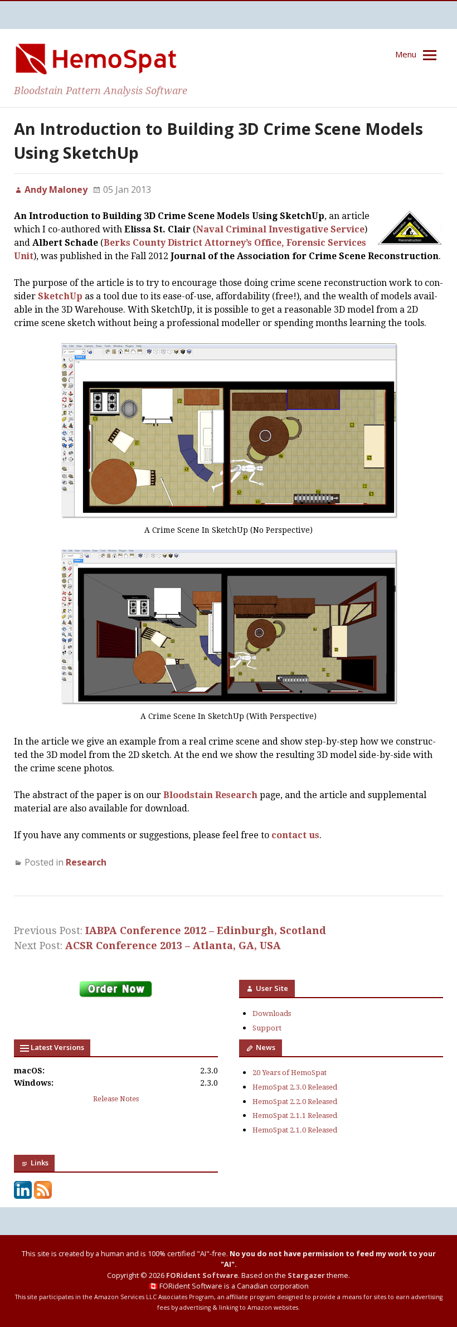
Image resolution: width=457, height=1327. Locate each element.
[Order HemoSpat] (116, 997)
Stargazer (306, 1275)
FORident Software (202, 1275)
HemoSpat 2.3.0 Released (294, 1087)
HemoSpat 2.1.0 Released (294, 1130)
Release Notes (116, 1099)
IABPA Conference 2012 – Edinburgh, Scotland (205, 930)
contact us (295, 835)
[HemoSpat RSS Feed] (43, 1196)
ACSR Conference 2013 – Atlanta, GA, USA (173, 945)
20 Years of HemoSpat (289, 1072)
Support (266, 1028)
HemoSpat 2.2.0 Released (294, 1101)
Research (86, 862)
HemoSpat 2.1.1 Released (294, 1115)
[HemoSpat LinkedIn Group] (23, 1196)
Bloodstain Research (210, 795)
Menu (405, 54)
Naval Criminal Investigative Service (280, 229)
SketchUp (60, 296)
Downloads (271, 1013)
